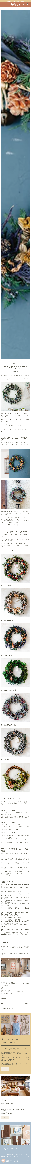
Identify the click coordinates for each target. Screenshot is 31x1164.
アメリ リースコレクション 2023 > (12, 425)
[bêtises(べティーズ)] (15, 4)
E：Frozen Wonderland (8, 690)
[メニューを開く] (3, 4)
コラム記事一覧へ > (7, 1008)
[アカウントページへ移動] (23, 4)
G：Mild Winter (6, 760)
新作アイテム (15, 363)
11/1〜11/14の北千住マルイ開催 (10, 932)
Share (4, 998)
